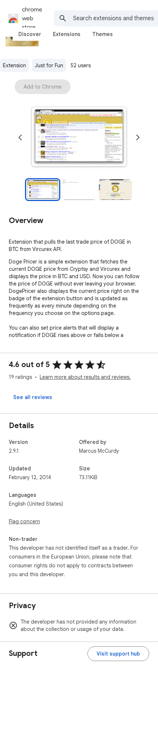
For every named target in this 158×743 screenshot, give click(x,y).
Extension (14, 65)
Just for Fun (49, 65)
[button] (79, 137)
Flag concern (24, 521)
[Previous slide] (20, 137)
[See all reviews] (33, 397)
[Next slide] (137, 137)
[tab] (29, 34)
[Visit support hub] (118, 654)
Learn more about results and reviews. (85, 377)
